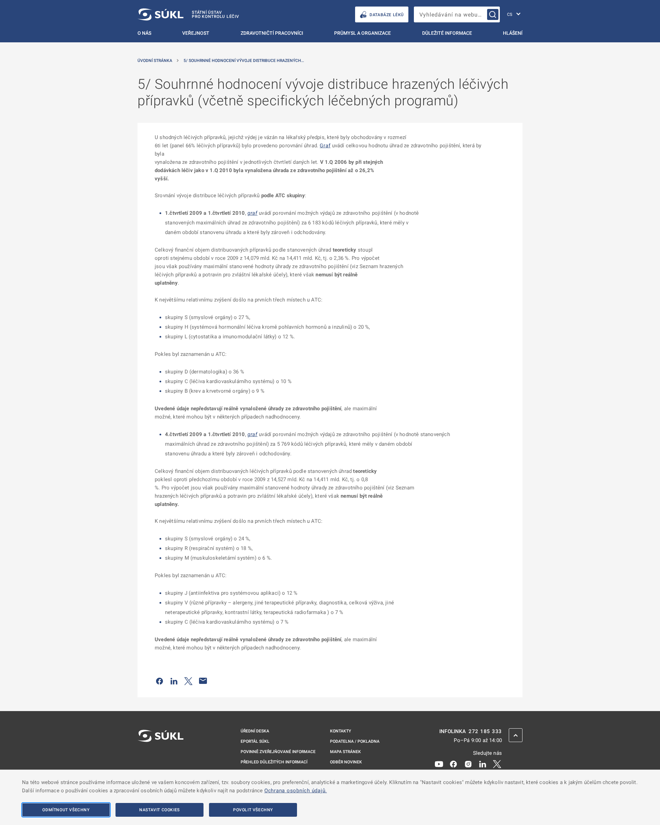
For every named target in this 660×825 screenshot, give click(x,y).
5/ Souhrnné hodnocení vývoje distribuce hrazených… (244, 60)
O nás (144, 33)
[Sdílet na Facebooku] (159, 681)
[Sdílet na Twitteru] (188, 681)
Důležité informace (447, 33)
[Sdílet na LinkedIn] (174, 681)
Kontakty (340, 731)
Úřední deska (255, 731)
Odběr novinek (346, 762)
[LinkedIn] (482, 764)
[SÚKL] (161, 754)
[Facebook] (453, 764)
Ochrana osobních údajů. (295, 790)
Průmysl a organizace (362, 33)
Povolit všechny (253, 809)
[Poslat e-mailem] (203, 681)
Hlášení (512, 33)
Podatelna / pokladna (355, 741)
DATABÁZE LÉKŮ (387, 14)
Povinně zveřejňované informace (278, 751)
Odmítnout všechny (65, 809)
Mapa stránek (345, 751)
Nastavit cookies (159, 809)
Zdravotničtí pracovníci (272, 33)
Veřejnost (195, 33)
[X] (497, 764)
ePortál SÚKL (255, 741)
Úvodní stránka (155, 60)
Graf (325, 145)
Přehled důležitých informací (274, 762)
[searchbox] (457, 14)
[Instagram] (468, 764)
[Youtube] (439, 764)
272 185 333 (485, 731)
